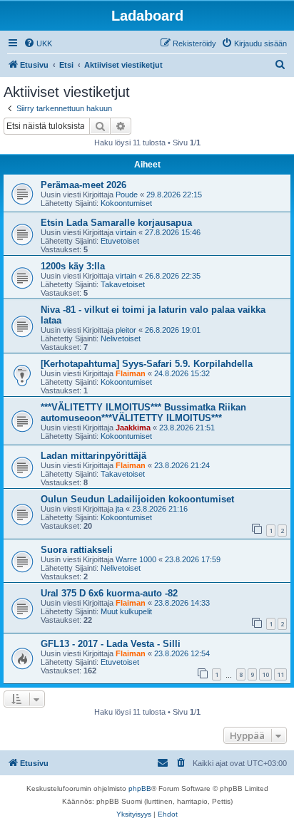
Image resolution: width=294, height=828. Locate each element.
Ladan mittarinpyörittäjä (93, 455)
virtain (126, 232)
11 (280, 674)
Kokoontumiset (126, 203)
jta (119, 508)
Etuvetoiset (120, 241)
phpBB (139, 788)
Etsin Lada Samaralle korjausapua (116, 222)
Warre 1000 (136, 559)
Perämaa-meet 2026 (83, 185)
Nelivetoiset (121, 338)
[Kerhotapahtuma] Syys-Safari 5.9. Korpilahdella (147, 363)
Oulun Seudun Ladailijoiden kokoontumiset (137, 499)
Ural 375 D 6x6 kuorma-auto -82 (109, 593)
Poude (127, 194)
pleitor (126, 330)
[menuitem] (38, 43)
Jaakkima (133, 427)
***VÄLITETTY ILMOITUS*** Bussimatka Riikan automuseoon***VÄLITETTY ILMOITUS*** (143, 412)
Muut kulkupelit (126, 611)
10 (265, 674)
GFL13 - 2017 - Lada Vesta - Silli (111, 643)
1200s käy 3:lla (73, 266)
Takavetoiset (123, 284)
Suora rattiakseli (77, 549)
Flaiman (131, 373)
